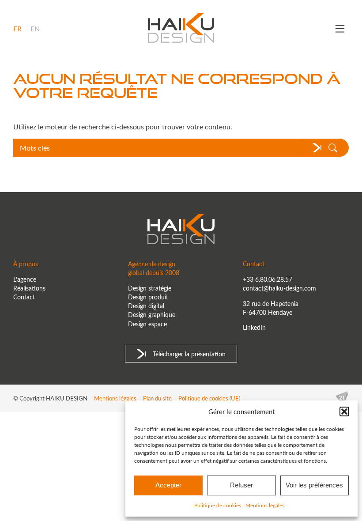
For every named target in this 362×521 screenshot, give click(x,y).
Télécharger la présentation (189, 353)
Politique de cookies (217, 505)
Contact (24, 296)
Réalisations (29, 287)
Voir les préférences (314, 485)
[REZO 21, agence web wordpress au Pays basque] (342, 398)
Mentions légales (264, 505)
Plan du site (157, 398)
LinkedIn (254, 327)
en (35, 28)
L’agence (24, 279)
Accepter (168, 485)
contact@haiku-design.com (279, 287)
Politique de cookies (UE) (209, 398)
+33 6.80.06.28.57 (267, 279)
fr (17, 28)
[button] (344, 411)
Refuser (241, 485)
